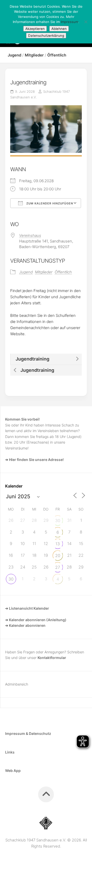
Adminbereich (16, 684)
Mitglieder (34, 55)
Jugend (14, 55)
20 (57, 555)
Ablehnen (59, 29)
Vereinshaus (30, 235)
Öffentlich (56, 55)
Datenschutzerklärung (46, 35)
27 (57, 567)
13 (57, 543)
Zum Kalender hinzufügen (49, 203)
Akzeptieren (35, 29)
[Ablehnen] (85, 21)
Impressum (69, 22)
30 (57, 520)
